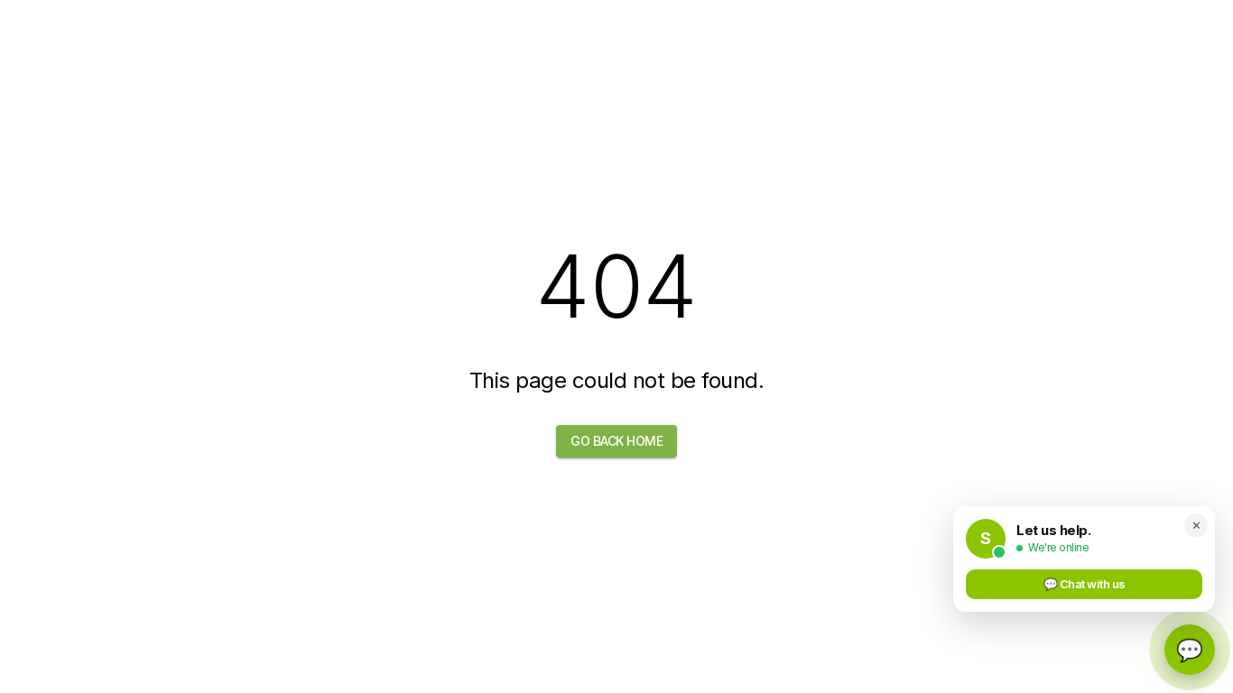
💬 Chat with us (1084, 584)
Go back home (616, 440)
